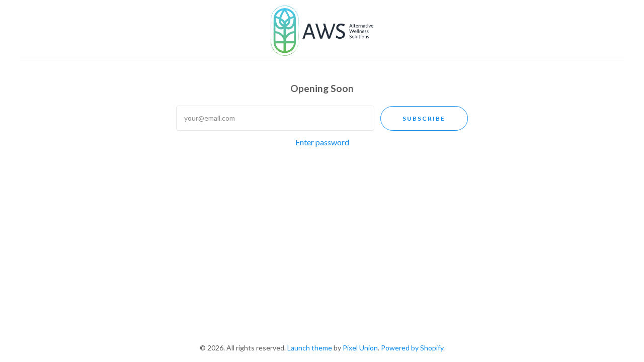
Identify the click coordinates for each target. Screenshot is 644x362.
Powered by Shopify (412, 347)
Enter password (322, 142)
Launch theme (309, 347)
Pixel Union (360, 347)
